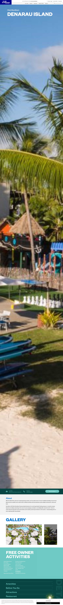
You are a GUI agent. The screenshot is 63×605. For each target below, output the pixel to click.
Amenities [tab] (11, 583)
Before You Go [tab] (13, 588)
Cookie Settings (48, 600)
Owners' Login (50, 1)
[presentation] (8, 535)
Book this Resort (52, 491)
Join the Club (55, 1)
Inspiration (35, 3)
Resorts (31, 3)
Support (46, 3)
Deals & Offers (41, 3)
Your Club (26, 3)
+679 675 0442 (29, 492)
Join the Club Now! (34, 1)
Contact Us (60, 1)
